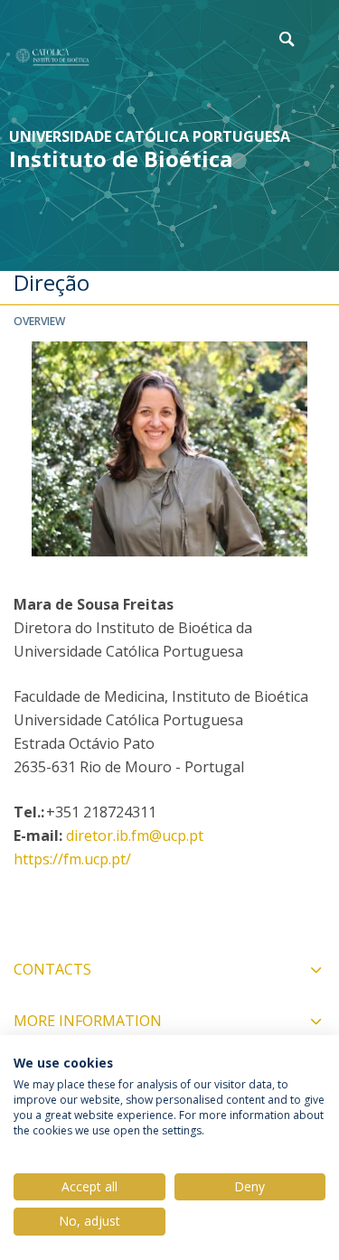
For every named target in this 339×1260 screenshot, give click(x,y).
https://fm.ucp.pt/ (72, 859)
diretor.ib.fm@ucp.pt (134, 835)
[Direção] (52, 57)
